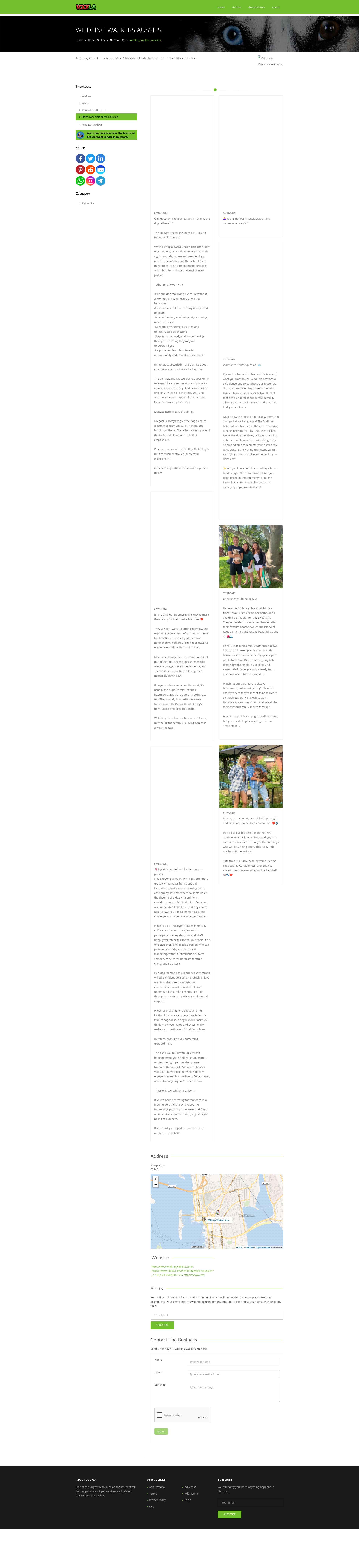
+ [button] (155, 1179)
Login (276, 7)
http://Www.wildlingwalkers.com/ (172, 1266)
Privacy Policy (157, 1500)
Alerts (85, 103)
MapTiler (250, 1247)
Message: (160, 1385)
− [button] (155, 1184)
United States (96, 40)
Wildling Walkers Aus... (219, 1220)
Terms (153, 1493)
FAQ (151, 1506)
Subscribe (162, 1325)
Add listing (191, 1493)
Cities (237, 7)
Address (86, 96)
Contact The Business (94, 110)
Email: (158, 1372)
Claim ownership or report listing (100, 116)
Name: (158, 1359)
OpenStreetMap (264, 1247)
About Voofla (157, 1487)
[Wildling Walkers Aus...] (218, 1212)
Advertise (190, 1487)
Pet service (88, 203)
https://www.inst (194, 1275)
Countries (258, 7)
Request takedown (92, 124)
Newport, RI (117, 40)
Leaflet (239, 1247)
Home (221, 7)
